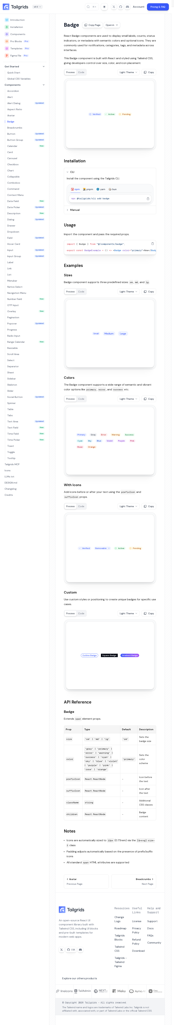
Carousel (12, 158)
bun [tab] (114, 189)
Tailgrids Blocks (120, 937)
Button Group (25, 139)
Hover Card (13, 243)
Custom (70, 592)
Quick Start (13, 72)
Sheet (10, 372)
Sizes (68, 275)
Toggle (11, 452)
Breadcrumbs (14, 127)
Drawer (11, 225)
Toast (10, 445)
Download (138, 951)
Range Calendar (25, 341)
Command (13, 188)
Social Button (25, 397)
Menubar (12, 280)
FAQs (150, 935)
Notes (69, 831)
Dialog (25, 219)
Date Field (25, 201)
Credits (9, 494)
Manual (75, 210)
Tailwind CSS (119, 949)
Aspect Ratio (14, 109)
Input (25, 250)
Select (10, 360)
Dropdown (13, 231)
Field (25, 237)
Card (10, 152)
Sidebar (11, 378)
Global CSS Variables (19, 78)
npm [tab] (77, 189)
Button (25, 133)
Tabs (10, 415)
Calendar (25, 146)
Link (9, 268)
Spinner (11, 403)
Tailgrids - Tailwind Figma (121, 962)
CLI (72, 172)
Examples (73, 265)
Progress (12, 329)
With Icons (72, 485)
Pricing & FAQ (158, 6)
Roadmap (120, 928)
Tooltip (11, 458)
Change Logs (119, 919)
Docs (150, 928)
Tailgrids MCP (12, 464)
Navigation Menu (16, 292)
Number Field (25, 299)
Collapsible (13, 176)
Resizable (12, 348)
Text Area (25, 421)
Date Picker (25, 207)
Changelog (10, 488)
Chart (10, 170)
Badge (10, 121)
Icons (8, 470)
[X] (61, 949)
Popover (25, 323)
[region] (110, 199)
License (136, 921)
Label (10, 262)
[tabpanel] (110, 198)
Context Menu (15, 195)
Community (154, 942)
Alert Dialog (25, 103)
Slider (10, 390)
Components (17, 34)
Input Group (25, 256)
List (9, 274)
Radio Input (13, 335)
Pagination (13, 317)
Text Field (25, 427)
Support (152, 921)
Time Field (25, 433)
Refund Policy (136, 941)
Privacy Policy (136, 930)
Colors (69, 377)
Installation (16, 27)
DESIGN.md (11, 482)
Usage (70, 225)
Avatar (11, 115)
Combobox (13, 182)
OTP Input (13, 305)
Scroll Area (13, 354)
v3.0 (36, 6)
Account (138, 7)
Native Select (14, 286)
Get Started (12, 66)
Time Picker (25, 439)
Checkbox (13, 164)
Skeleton (12, 384)
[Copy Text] (148, 199)
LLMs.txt (9, 476)
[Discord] (80, 949)
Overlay (25, 311)
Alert (10, 97)
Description (25, 213)
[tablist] (110, 189)
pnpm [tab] (89, 189)
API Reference (77, 702)
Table (10, 409)
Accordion (13, 90)
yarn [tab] (102, 189)
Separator (13, 366)
